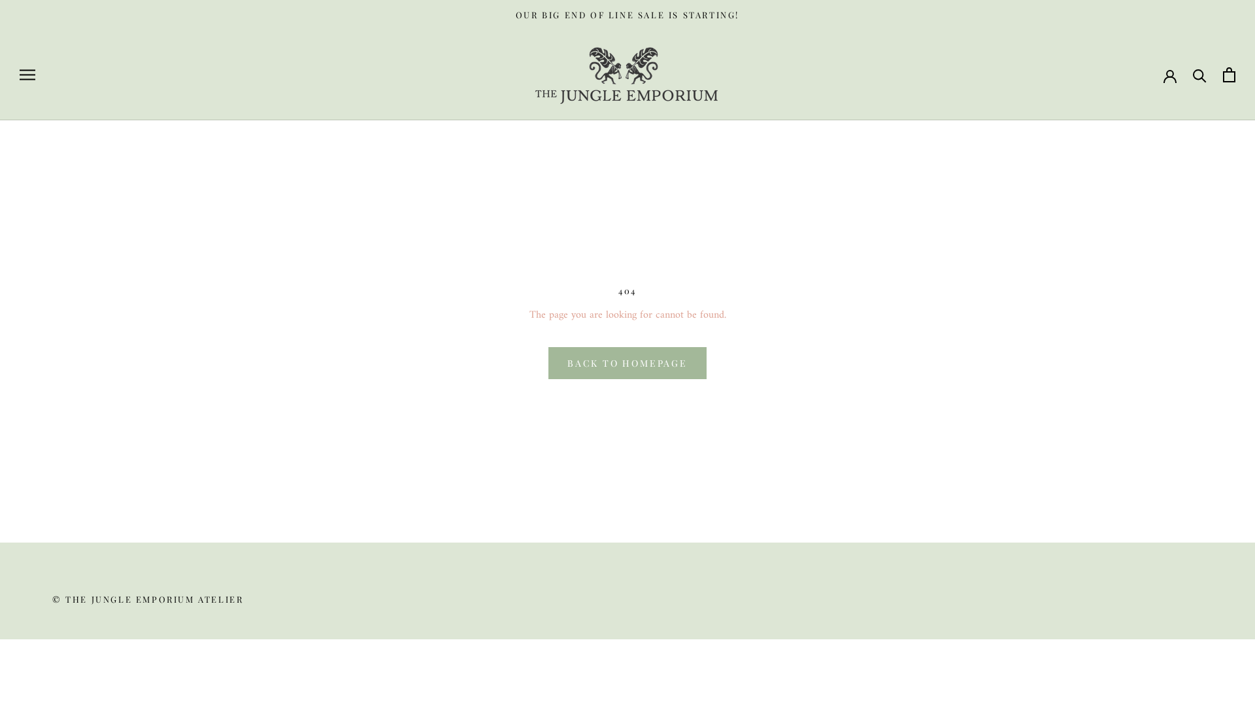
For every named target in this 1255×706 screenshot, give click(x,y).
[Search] (1200, 75)
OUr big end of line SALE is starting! (627, 14)
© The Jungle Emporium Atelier (147, 599)
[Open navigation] (27, 74)
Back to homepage (627, 363)
